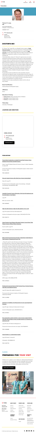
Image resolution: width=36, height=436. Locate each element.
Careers (11, 418)
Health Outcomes (13, 408)
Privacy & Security (30, 423)
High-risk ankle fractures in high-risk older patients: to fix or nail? (15, 208)
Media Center (12, 411)
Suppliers (28, 411)
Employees (29, 407)
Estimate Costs (21, 405)
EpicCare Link (29, 408)
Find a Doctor (3, 5)
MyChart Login (21, 414)
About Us (11, 405)
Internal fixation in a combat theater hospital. (11, 334)
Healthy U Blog (21, 411)
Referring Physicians (30, 410)
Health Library (21, 410)
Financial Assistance (22, 407)
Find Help (20, 408)
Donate (20, 421)
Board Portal (29, 405)
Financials (11, 407)
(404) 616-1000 (9, 32)
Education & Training (13, 419)
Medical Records (21, 413)
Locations (11, 410)
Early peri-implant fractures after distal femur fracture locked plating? (16, 178)
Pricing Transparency (30, 422)
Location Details (9, 142)
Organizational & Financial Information (30, 420)
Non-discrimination (30, 418)
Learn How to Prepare (8, 367)
